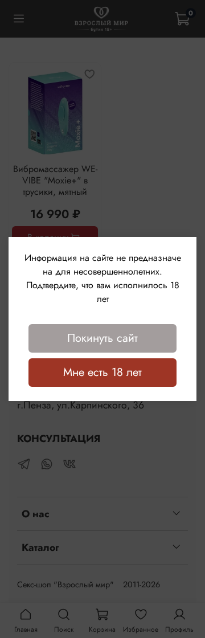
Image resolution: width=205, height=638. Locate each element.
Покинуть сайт (102, 338)
